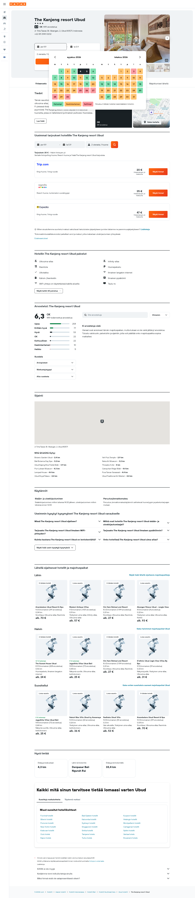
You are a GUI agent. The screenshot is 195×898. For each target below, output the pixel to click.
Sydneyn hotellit (88, 823)
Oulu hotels (45, 834)
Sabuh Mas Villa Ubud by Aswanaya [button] (85, 717)
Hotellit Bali (91, 892)
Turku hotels (87, 838)
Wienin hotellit (46, 819)
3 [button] (74, 71)
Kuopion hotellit (129, 815)
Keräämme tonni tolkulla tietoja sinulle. (55, 873)
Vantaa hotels (128, 834)
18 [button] (80, 84)
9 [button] (67, 77)
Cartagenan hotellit (131, 827)
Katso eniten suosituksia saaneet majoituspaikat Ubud (146, 685)
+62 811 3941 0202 (42, 34)
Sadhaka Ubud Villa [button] (111, 717)
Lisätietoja (145, 229)
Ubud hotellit (123, 892)
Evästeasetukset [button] (41, 238)
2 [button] (67, 71)
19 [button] (87, 84)
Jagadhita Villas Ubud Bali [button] (80, 663)
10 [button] (74, 77)
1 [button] (61, 71)
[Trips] (4, 49)
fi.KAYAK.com (39, 892)
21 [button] (55, 90)
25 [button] (80, 90)
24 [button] (74, 90)
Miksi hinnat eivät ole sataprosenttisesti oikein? (58, 878)
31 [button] (134, 96)
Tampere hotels (88, 834)
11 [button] (80, 77)
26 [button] (87, 90)
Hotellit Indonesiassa (76, 892)
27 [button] (93, 90)
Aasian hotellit (61, 892)
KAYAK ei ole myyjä (46, 869)
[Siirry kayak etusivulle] (18, 4)
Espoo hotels (45, 838)
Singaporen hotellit (90, 827)
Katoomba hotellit (89, 819)
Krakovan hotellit (47, 830)
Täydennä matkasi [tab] (72, 799)
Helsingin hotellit (130, 819)
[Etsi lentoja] (4, 12)
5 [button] (86, 71)
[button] (4, 4)
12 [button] (87, 77)
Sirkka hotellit (87, 830)
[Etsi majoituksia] (4, 17)
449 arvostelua (50, 26)
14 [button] (55, 84)
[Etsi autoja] (4, 23)
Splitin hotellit (129, 830)
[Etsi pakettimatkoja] (4, 29)
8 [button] (61, 77)
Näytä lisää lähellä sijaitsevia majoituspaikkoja (149, 575)
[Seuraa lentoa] (4, 42)
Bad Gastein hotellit (90, 815)
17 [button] (74, 84)
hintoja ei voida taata (96, 861)
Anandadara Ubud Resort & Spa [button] (49, 607)
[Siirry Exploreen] (4, 36)
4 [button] (80, 71)
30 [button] (67, 96)
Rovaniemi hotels (130, 838)
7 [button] (54, 77)
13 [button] (93, 77)
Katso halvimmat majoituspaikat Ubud (153, 629)
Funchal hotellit (46, 815)
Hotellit (49, 892)
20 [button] (93, 84)
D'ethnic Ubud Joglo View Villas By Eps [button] (152, 662)
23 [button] (67, 90)
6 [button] (93, 71)
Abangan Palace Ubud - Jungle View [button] (153, 607)
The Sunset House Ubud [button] (46, 663)
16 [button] (68, 84)
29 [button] (61, 96)
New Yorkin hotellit (48, 827)
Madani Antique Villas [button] (79, 607)
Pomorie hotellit (47, 823)
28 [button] (55, 96)
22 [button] (61, 90)
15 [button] (61, 84)
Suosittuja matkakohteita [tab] (49, 799)
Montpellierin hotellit (131, 823)
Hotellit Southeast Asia (107, 892)
